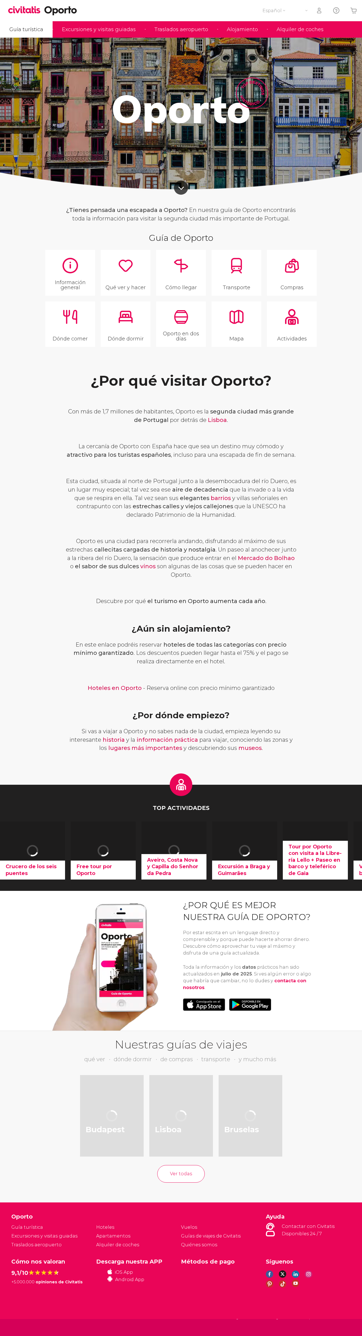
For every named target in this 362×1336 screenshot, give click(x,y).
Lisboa (217, 420)
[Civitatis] (25, 1327)
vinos (148, 566)
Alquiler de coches (300, 29)
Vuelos (189, 1227)
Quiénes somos (199, 1244)
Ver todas (181, 1173)
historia (114, 739)
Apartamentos (113, 1236)
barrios (221, 498)
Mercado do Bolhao (266, 558)
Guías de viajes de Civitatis (211, 1236)
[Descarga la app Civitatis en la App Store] (204, 1004)
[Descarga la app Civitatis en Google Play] (250, 1004)
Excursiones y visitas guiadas (99, 29)
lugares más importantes (145, 748)
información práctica (167, 739)
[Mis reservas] (319, 10)
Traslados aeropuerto (181, 29)
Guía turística (26, 29)
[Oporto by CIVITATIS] (26, 10)
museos (250, 748)
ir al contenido (181, 188)
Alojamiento (242, 29)
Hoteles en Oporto (115, 688)
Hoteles (105, 1227)
